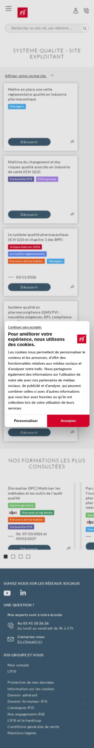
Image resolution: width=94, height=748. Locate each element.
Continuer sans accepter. (25, 327)
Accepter (68, 421)
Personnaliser (26, 421)
